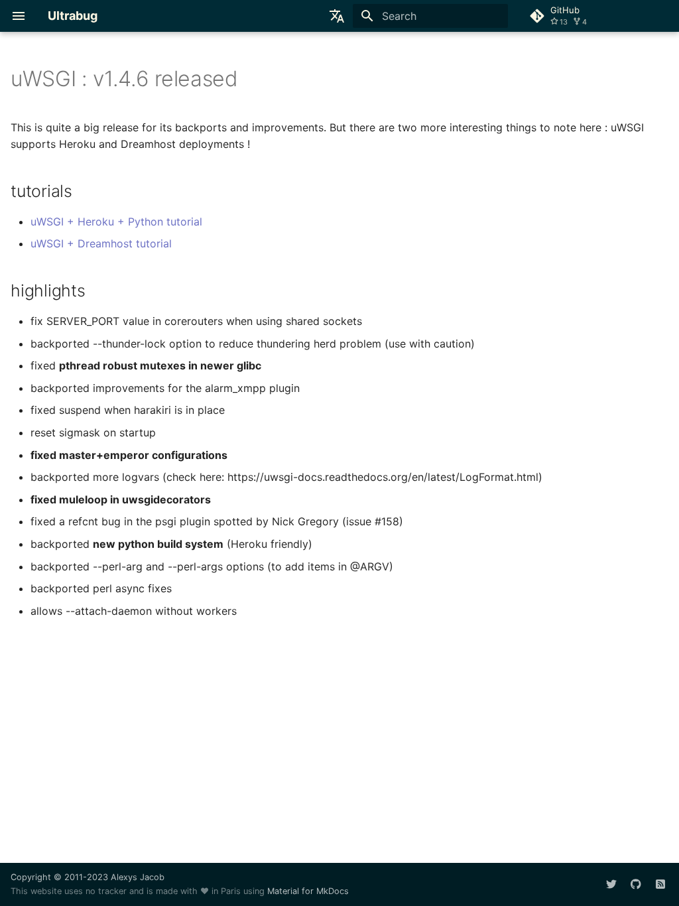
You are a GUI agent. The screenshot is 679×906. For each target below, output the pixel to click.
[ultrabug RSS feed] (660, 884)
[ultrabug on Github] (636, 884)
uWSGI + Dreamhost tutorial (101, 243)
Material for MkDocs (308, 891)
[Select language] (337, 16)
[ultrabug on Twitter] (611, 884)
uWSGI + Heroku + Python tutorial (116, 221)
